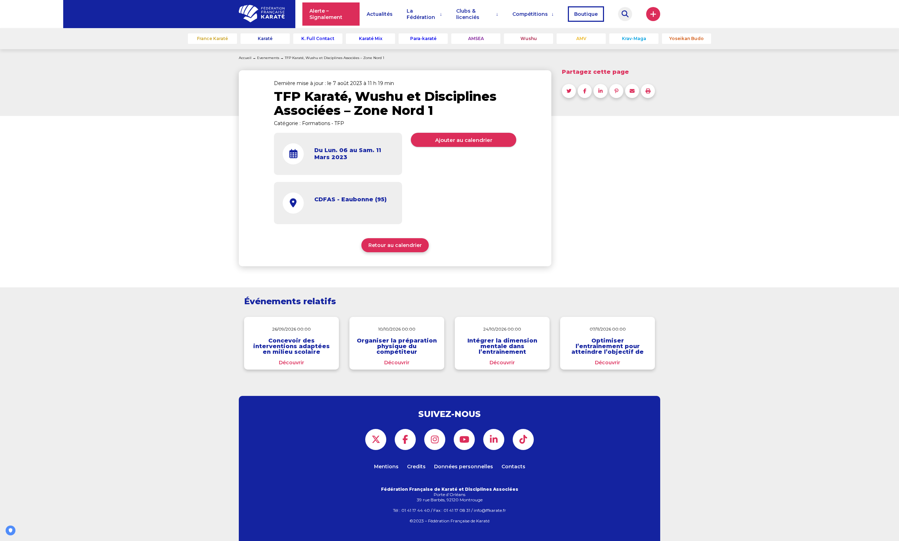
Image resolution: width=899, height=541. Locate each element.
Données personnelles (463, 466)
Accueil (245, 58)
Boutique (586, 14)
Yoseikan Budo (686, 38)
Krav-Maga (634, 38)
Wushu (528, 38)
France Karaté (212, 38)
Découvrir (291, 362)
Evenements (268, 58)
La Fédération (421, 14)
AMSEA (476, 38)
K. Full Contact (317, 38)
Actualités (380, 14)
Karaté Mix (370, 38)
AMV (581, 38)
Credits (416, 466)
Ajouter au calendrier (463, 140)
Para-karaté (423, 38)
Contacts (513, 466)
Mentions (386, 466)
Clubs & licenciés (467, 14)
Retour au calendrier (395, 245)
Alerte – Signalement (325, 14)
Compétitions (530, 14)
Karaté (265, 38)
